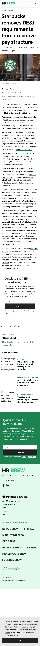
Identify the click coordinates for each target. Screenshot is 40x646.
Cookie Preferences (7, 583)
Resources (14, 476)
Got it (20, 640)
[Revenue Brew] (12, 547)
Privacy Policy (13, 627)
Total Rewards (12, 96)
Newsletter (31, 476)
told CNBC (14, 203)
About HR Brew (8, 481)
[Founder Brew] (12, 560)
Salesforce (18, 180)
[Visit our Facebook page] (3, 485)
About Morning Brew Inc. (11, 501)
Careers (5, 511)
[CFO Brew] (8, 541)
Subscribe (20, 307)
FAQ (4, 514)
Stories (5, 476)
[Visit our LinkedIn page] (7, 485)
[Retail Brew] (10, 529)
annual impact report (24, 149)
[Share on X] (6, 326)
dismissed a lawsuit (9, 156)
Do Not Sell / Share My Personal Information (13, 580)
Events (22, 476)
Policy (18, 635)
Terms (7, 635)
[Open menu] (35, 3)
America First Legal (9, 222)
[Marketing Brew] (13, 535)
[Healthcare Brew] (14, 554)
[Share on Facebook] (1, 326)
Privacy (4, 574)
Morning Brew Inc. (14, 568)
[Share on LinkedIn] (10, 326)
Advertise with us (8, 504)
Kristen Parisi (9, 89)
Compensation (22, 96)
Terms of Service (6, 577)
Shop (4, 507)
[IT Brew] (31, 547)
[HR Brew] (28, 529)
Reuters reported (12, 233)
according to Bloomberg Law (23, 122)
